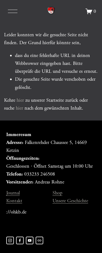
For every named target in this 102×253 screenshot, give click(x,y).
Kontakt (14, 201)
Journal (13, 193)
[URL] (39, 240)
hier (20, 100)
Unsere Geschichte (70, 201)
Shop (57, 193)
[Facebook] (20, 240)
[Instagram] (10, 240)
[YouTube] (29, 240)
